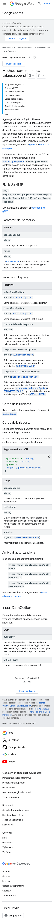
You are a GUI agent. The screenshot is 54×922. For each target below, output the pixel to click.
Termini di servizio (11, 797)
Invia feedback (13, 63)
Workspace (31, 4)
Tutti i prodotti (9, 895)
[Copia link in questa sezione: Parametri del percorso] (38, 220)
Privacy (15, 908)
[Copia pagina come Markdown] (39, 75)
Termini (6, 908)
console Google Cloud (12, 820)
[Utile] (30, 57)
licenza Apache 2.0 (40, 709)
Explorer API (8, 824)
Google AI (6, 891)
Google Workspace (24, 48)
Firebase (6, 881)
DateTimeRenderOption (24, 376)
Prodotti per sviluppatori (13, 783)
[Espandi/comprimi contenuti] (23, 84)
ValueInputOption (21, 297)
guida (32, 144)
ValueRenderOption (22, 354)
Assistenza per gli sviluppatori (16, 792)
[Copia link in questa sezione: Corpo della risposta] (33, 423)
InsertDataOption (21, 313)
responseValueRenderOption (31, 388)
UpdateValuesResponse (29, 467)
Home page (7, 48)
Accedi (47, 3)
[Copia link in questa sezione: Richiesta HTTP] (26, 185)
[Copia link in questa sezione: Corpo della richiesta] (34, 404)
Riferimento (11, 51)
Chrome (6, 876)
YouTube (6, 852)
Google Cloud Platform (13, 886)
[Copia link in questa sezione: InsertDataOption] (34, 608)
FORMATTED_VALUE (25, 366)
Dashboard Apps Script (13, 815)
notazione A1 (12, 261)
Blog (4, 838)
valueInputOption (13, 161)
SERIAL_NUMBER (37, 394)
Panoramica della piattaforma (16, 778)
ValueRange (9, 414)
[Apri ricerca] (39, 3)
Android (6, 871)
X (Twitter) (7, 847)
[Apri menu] (5, 3)
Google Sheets (12, 13)
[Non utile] (34, 57)
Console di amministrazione (15, 810)
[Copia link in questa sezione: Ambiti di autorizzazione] (38, 553)
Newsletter (7, 842)
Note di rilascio (9, 787)
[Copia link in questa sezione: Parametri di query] (31, 277)
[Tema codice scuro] (49, 456)
